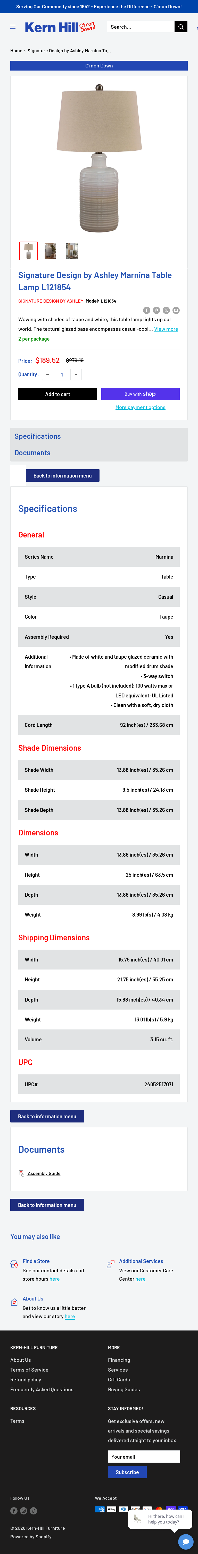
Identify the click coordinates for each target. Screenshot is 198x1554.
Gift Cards (119, 1379)
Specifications (37, 436)
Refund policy (25, 1379)
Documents (32, 452)
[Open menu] (12, 27)
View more (166, 329)
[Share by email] (176, 309)
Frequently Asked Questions (41, 1389)
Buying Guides (124, 1389)
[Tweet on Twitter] (166, 309)
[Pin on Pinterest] (156, 309)
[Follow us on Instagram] (23, 1510)
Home (16, 50)
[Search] (181, 26)
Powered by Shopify (31, 1536)
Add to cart (57, 394)
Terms (17, 1421)
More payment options (141, 407)
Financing (119, 1360)
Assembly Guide (44, 1173)
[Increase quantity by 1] (76, 374)
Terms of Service (29, 1369)
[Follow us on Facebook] (14, 1510)
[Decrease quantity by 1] (47, 374)
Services (118, 1369)
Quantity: (28, 374)
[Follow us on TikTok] (33, 1510)
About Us (20, 1360)
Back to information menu (63, 475)
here (55, 1278)
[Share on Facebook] (146, 309)
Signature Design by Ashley (51, 301)
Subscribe (127, 1472)
